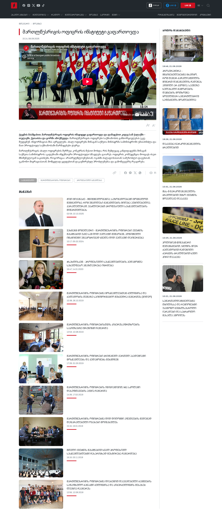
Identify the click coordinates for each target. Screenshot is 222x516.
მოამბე (37, 24)
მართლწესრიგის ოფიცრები (55, 180)
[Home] (14, 5)
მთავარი (24, 24)
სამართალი (27, 180)
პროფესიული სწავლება (89, 180)
